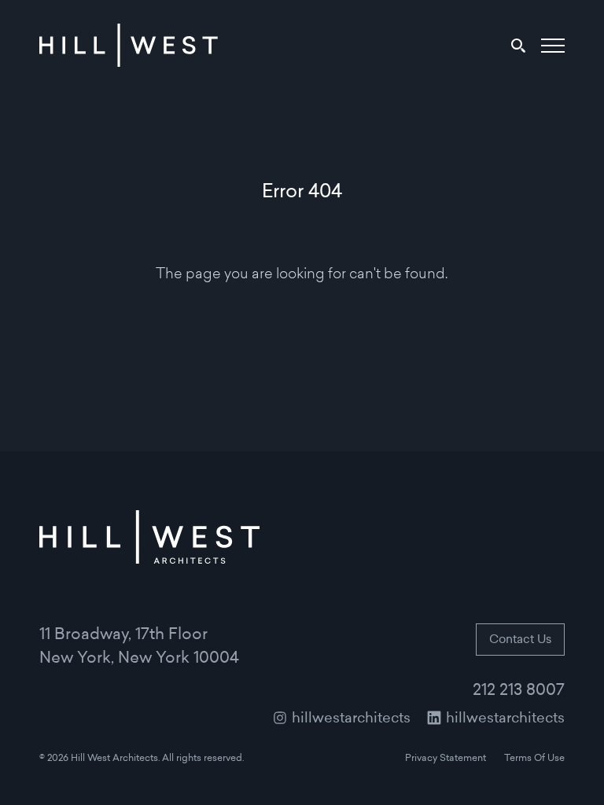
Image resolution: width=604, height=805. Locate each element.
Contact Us (520, 640)
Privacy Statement (445, 758)
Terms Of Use (534, 758)
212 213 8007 (519, 691)
